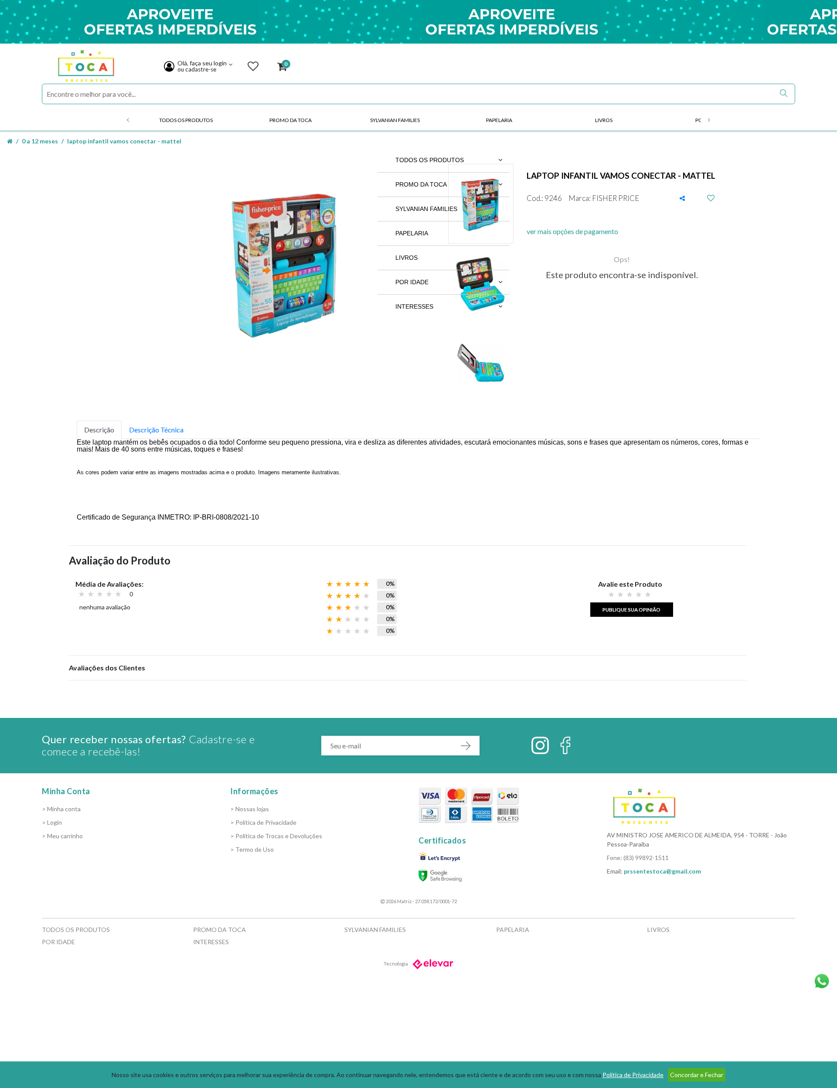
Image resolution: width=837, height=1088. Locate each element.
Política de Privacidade (632, 1074)
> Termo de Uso (252, 849)
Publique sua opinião (631, 609)
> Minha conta (61, 809)
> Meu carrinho (62, 836)
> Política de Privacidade (263, 822)
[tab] (99, 430)
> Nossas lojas (249, 809)
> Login (52, 822)
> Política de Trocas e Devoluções (276, 836)
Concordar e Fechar (696, 1074)
